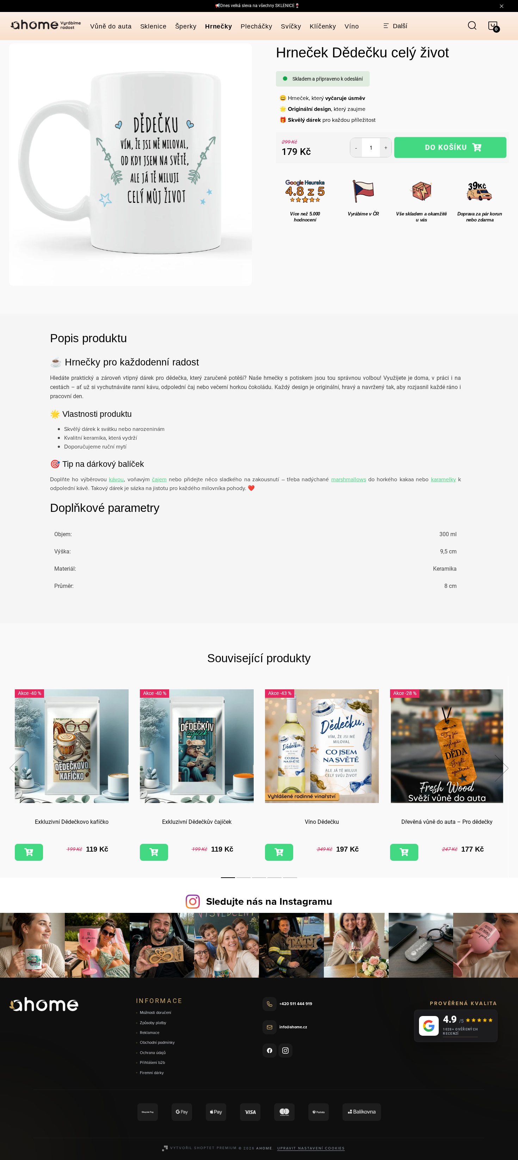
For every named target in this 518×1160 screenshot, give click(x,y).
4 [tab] (274, 877)
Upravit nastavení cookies (311, 1148)
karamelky (443, 479)
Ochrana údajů (153, 1052)
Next (501, 768)
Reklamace (149, 1032)
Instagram (285, 1050)
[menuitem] (111, 26)
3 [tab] (259, 877)
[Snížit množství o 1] (356, 147)
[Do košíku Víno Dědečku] (279, 852)
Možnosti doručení (155, 1012)
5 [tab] (290, 877)
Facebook (270, 1050)
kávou (116, 479)
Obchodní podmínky (157, 1042)
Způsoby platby (153, 1023)
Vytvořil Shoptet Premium (203, 1147)
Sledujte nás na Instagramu (269, 901)
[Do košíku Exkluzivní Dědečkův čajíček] (154, 852)
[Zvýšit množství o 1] (385, 147)
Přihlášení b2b (152, 1062)
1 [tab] (228, 877)
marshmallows (348, 479)
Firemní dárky (152, 1073)
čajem (159, 479)
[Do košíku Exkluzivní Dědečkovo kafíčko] (29, 852)
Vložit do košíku (450, 147)
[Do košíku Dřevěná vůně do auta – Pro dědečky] (404, 852)
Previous (16, 768)
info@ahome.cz (293, 1027)
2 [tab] (243, 877)
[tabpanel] (71, 776)
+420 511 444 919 (295, 1004)
